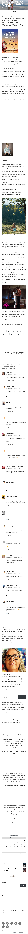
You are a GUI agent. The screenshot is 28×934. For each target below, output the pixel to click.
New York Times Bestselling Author (14, 352)
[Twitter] (15, 923)
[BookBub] (7, 926)
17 (6, 846)
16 (3, 846)
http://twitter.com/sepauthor (11, 189)
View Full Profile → (6, 689)
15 (24, 844)
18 (10, 846)
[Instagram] (11, 923)
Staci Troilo (9, 372)
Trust (3, 863)
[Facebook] (3, 923)
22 (24, 846)
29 (24, 849)
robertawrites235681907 (12, 496)
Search (4, 882)
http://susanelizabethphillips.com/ (13, 179)
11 (10, 844)
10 (6, 844)
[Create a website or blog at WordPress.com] (2, 930)
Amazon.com (14, 57)
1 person (12, 380)
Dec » (21, 853)
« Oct (7, 853)
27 (17, 849)
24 (6, 849)
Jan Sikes (8, 402)
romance (19, 354)
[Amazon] (19, 923)
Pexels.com (16, 234)
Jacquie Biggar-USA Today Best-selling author (12, 4)
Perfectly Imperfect (19, 785)
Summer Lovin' (19, 822)
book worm (11, 351)
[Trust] (24, 866)
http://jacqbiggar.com (6, 712)
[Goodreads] (3, 926)
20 (17, 846)
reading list (12, 354)
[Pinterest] (7, 923)
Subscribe (22, 697)
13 (17, 844)
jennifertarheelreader (12, 585)
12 (14, 844)
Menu (14, 11)
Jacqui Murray (10, 433)
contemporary (19, 351)
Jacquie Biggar (10, 386)
